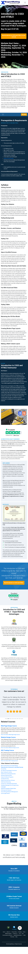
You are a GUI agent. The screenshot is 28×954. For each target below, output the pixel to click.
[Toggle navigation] (25, 2)
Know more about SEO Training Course (9, 765)
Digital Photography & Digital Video (8, 793)
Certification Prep (5, 783)
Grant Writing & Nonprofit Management (9, 796)
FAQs (24, 936)
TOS (19, 938)
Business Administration (6, 780)
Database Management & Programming (9, 790)
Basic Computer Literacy (6, 776)
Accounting (3, 773)
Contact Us (15, 938)
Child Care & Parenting (6, 786)
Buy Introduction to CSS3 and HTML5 (13, 582)
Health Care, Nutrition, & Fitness (8, 785)
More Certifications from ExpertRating (9, 770)
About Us (8, 936)
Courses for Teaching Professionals (9, 788)
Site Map (19, 936)
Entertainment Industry (6, 794)
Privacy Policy (14, 936)
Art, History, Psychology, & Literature (9, 775)
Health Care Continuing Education (8, 778)
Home (4, 936)
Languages (3, 791)
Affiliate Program (8, 938)
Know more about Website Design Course (10, 752)
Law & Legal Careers (5, 798)
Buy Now (24, 114)
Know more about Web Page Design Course (10, 739)
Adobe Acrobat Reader (9, 158)
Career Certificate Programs (7, 781)
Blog (16, 941)
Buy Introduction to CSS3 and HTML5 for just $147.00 (13, 36)
